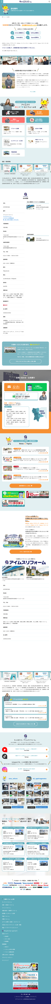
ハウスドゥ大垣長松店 (8, 218)
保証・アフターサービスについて (10, 927)
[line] (24, 994)
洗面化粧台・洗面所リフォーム (9, 910)
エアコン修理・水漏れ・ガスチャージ (11, 922)
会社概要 (27, 996)
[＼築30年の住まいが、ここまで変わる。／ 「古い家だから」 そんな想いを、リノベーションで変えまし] (21, 786)
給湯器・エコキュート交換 (8, 913)
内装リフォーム (5, 916)
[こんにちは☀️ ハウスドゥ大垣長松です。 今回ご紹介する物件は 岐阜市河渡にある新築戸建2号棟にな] (5, 801)
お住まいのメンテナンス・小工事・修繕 (11, 925)
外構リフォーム (5, 919)
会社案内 (6, 936)
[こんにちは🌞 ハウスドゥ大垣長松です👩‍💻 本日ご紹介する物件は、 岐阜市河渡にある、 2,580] (5, 793)
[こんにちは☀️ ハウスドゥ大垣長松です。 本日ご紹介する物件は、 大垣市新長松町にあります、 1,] (29, 786)
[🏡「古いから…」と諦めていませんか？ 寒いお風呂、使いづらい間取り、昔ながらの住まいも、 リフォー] (5, 786)
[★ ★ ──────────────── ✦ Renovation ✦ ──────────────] (21, 801)
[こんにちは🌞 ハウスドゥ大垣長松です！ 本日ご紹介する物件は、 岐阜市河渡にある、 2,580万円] (45, 786)
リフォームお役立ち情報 (10, 949)
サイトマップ (5, 960)
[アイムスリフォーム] (25, 1)
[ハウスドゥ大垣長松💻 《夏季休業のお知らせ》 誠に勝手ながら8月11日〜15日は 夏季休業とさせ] (37, 786)
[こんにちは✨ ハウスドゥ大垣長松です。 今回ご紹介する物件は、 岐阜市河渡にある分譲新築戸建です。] (13, 793)
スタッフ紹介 (7, 939)
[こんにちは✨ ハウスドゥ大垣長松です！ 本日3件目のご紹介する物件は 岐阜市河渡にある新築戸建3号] (21, 793)
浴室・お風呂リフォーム (8, 905)
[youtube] (26, 994)
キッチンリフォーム (7, 902)
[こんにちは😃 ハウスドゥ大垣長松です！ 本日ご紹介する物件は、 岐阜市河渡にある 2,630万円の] (37, 793)
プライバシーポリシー (7, 957)
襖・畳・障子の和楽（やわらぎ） (11, 219)
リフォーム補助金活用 (9, 952)
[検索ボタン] (49, 1)
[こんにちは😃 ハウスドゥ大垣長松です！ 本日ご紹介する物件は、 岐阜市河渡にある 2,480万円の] (13, 801)
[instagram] (21, 994)
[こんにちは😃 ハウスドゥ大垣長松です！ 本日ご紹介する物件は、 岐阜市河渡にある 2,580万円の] (29, 793)
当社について (5, 933)
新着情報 (4, 944)
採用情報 (6, 941)
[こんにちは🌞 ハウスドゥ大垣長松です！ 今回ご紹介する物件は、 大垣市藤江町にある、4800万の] (45, 801)
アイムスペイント (7, 216)
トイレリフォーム (6, 907)
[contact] (29, 994)
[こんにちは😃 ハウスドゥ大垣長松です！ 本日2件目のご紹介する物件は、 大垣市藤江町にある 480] (37, 801)
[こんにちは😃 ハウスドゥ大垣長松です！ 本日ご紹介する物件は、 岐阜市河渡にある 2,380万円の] (45, 793)
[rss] (27, 994)
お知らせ (6, 946)
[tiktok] (23, 994)
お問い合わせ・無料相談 (8, 954)
